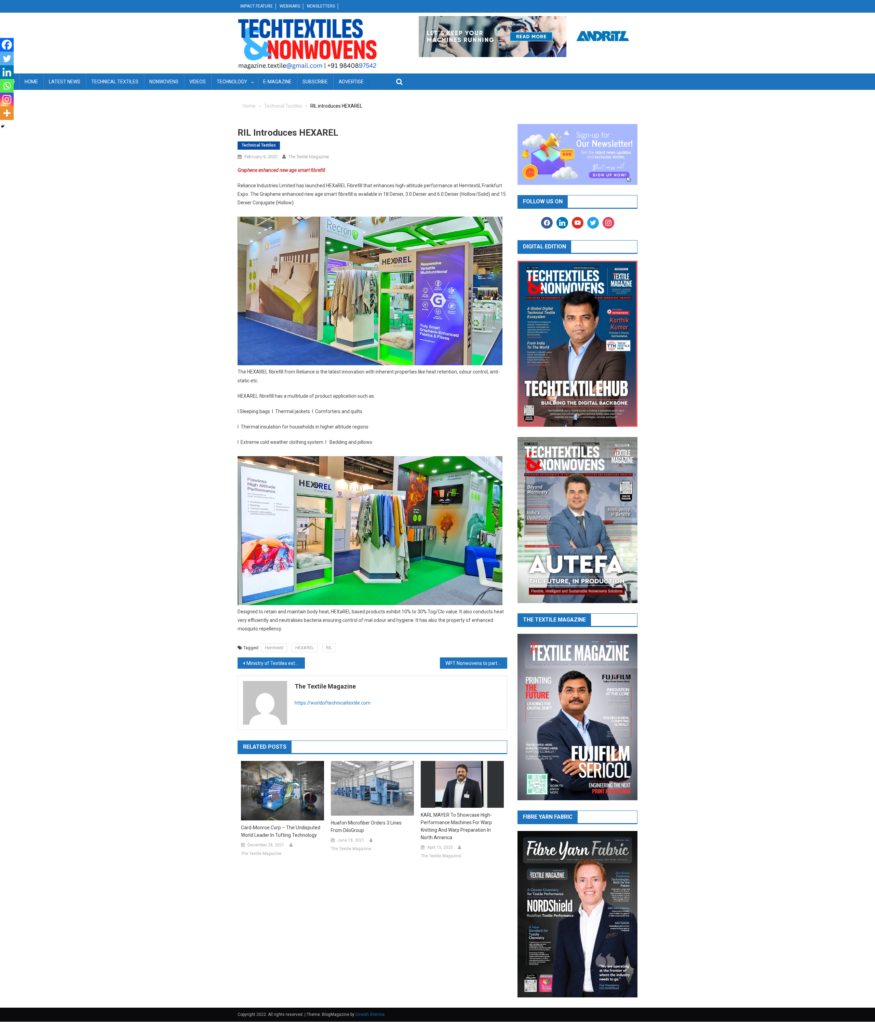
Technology (232, 81)
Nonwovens (163, 81)
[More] (7, 113)
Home (31, 81)
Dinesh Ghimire (370, 1014)
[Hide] (2, 126)
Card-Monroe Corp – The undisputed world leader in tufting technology (280, 831)
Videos (197, 81)
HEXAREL (304, 647)
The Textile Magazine (308, 156)
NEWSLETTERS (321, 6)
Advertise (351, 81)
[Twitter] (7, 58)
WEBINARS (290, 6)
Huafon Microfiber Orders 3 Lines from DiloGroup (366, 826)
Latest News (64, 81)
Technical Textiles (114, 81)
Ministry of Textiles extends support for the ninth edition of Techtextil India (275, 663)
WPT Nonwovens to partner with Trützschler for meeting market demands (476, 663)
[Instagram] (7, 99)
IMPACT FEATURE (256, 6)
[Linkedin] (7, 72)
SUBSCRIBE (315, 81)
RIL (329, 647)
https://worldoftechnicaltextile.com (333, 703)
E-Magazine (277, 81)
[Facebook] (7, 45)
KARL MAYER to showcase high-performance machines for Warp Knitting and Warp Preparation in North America (456, 826)
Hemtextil (274, 647)
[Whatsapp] (7, 86)
